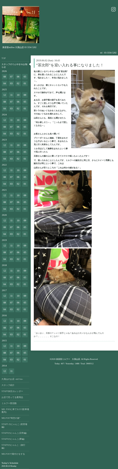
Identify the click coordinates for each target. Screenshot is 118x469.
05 (25, 76)
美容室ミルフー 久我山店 (68, 359)
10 (18, 95)
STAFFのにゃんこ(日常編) (14, 433)
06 (18, 76)
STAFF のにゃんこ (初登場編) (14, 425)
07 (11, 76)
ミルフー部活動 (9, 403)
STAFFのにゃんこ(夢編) (13, 439)
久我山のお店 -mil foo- (12, 379)
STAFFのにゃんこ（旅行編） (13, 446)
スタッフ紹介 (8, 385)
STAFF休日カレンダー (12, 391)
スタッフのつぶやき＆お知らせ (14, 65)
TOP (4, 58)
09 (25, 95)
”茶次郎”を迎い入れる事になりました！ (70, 65)
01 (25, 83)
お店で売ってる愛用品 (12, 397)
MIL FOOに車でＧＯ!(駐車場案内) (15, 410)
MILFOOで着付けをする (13, 454)
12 (4, 95)
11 (11, 95)
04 (4, 83)
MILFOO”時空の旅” (11, 418)
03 (11, 83)
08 (4, 76)
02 (18, 83)
